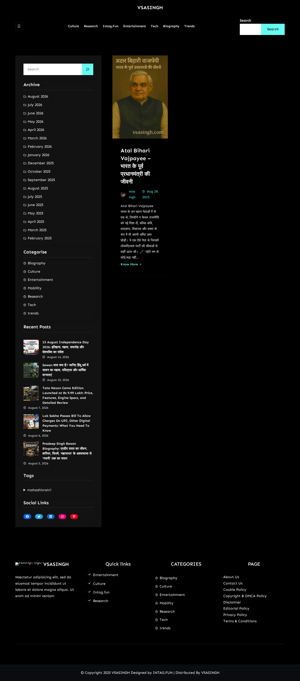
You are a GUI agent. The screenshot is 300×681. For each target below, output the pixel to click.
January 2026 (38, 155)
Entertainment (40, 279)
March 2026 (37, 138)
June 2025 (35, 205)
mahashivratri (39, 490)
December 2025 (41, 163)
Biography (37, 263)
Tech (32, 305)
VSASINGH (150, 7)
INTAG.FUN (163, 672)
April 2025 (36, 221)
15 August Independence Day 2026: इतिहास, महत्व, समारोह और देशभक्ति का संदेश (65, 347)
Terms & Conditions (240, 621)
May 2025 (35, 213)
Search (245, 20)
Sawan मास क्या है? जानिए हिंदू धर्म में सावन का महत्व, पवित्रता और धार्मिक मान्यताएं (65, 370)
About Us (231, 577)
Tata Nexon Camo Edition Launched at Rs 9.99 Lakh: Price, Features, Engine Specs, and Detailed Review (67, 395)
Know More (129, 264)
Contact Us (232, 583)
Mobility (35, 288)
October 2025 (39, 171)
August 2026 (38, 96)
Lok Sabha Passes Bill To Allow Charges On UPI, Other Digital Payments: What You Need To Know (66, 423)
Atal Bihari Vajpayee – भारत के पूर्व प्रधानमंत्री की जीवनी (136, 166)
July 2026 (35, 104)
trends (33, 313)
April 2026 (36, 129)
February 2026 (40, 146)
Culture (34, 271)
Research (35, 296)
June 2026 (35, 113)
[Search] (87, 69)
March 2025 (37, 230)
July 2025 (35, 196)
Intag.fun (101, 592)
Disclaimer (232, 602)
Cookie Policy (234, 589)
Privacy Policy (235, 614)
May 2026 (35, 121)
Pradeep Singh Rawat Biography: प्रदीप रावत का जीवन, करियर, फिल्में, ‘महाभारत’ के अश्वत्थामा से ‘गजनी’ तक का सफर (67, 451)
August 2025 (38, 188)
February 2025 (40, 238)
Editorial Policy (236, 608)
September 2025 (41, 180)
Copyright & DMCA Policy (245, 596)
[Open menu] (19, 26)
